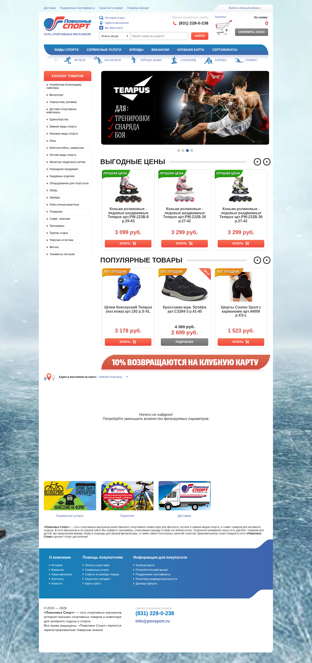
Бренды (136, 49)
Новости (56, 583)
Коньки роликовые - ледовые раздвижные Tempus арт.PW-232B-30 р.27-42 (184, 215)
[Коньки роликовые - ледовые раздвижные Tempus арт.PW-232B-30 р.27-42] (185, 188)
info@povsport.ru (152, 621)
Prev (57, 60)
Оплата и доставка (97, 565)
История (57, 565)
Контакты (57, 579)
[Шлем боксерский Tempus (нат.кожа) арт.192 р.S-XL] (128, 287)
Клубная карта (190, 49)
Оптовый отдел (115, 17)
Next (255, 60)
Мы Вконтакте (114, 28)
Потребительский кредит (152, 569)
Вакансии (160, 49)
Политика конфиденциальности (156, 579)
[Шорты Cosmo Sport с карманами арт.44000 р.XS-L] (241, 287)
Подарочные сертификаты (77, 8)
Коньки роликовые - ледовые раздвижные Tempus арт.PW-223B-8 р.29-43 (128, 215)
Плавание (223, 60)
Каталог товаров (67, 76)
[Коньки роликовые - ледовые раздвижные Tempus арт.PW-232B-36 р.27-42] (241, 188)
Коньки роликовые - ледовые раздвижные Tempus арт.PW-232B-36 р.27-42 (240, 215)
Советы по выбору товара (102, 574)
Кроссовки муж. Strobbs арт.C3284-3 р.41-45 (184, 309)
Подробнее (184, 342)
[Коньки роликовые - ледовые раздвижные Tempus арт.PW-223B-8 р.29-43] (128, 188)
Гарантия (127, 515)
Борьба (190, 60)
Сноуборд (158, 60)
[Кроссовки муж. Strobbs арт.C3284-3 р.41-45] (185, 287)
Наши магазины (61, 574)
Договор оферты (146, 583)
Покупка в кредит (138, 8)
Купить (125, 243)
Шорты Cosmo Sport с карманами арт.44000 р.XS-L (241, 311)
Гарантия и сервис (111, 8)
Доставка (50, 8)
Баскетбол (82, 60)
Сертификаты (224, 49)
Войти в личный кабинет (245, 8)
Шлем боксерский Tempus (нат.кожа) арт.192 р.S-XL (128, 309)
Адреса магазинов (117, 22)
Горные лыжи (120, 60)
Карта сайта (93, 583)
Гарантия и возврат (98, 579)
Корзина (220, 17)
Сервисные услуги (104, 49)
